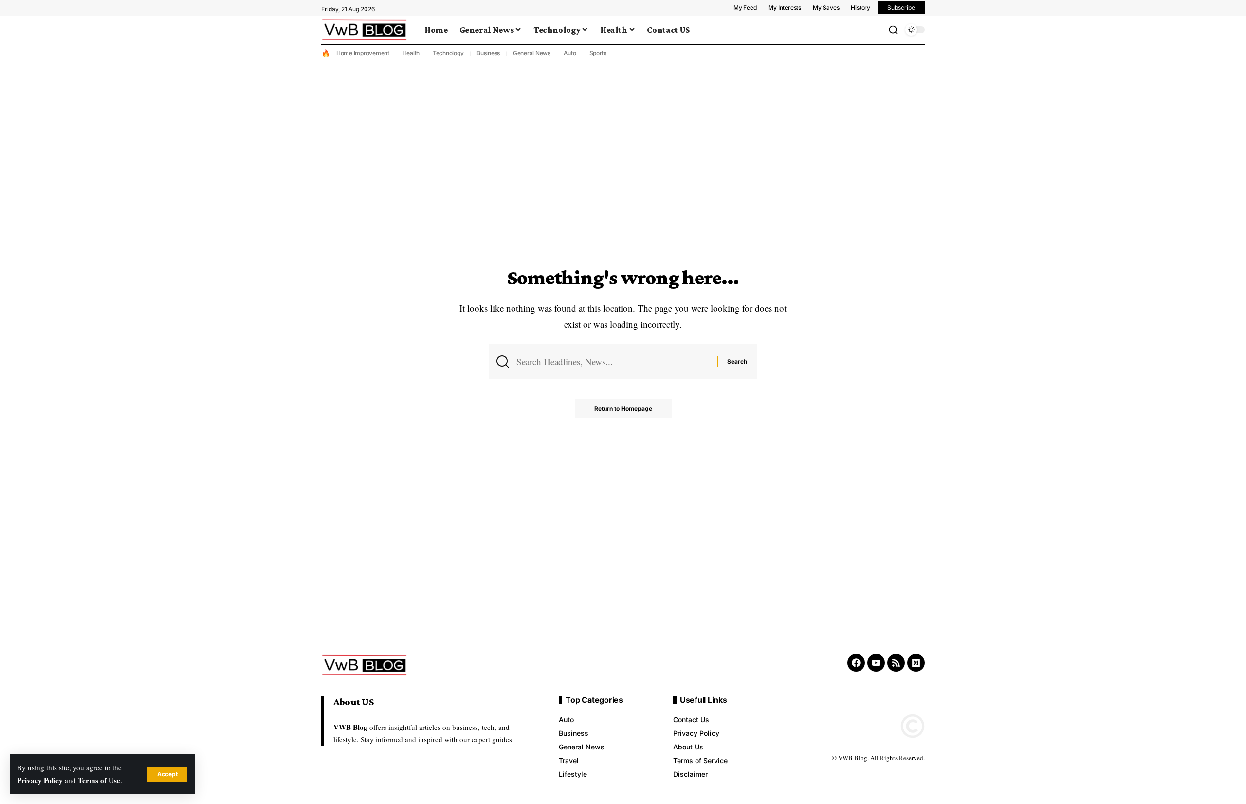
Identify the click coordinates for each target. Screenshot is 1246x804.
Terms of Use (99, 780)
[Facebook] (856, 663)
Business (488, 52)
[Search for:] (613, 361)
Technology (448, 52)
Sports (598, 52)
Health (411, 52)
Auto (570, 52)
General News (531, 52)
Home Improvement (362, 52)
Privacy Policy (40, 780)
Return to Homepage (623, 408)
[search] (893, 29)
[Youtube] (876, 663)
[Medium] (916, 663)
